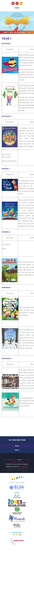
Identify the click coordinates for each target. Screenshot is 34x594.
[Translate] (13, 3)
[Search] (17, 3)
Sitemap (22, 462)
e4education (23, 466)
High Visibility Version (11, 459)
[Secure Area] (21, 3)
